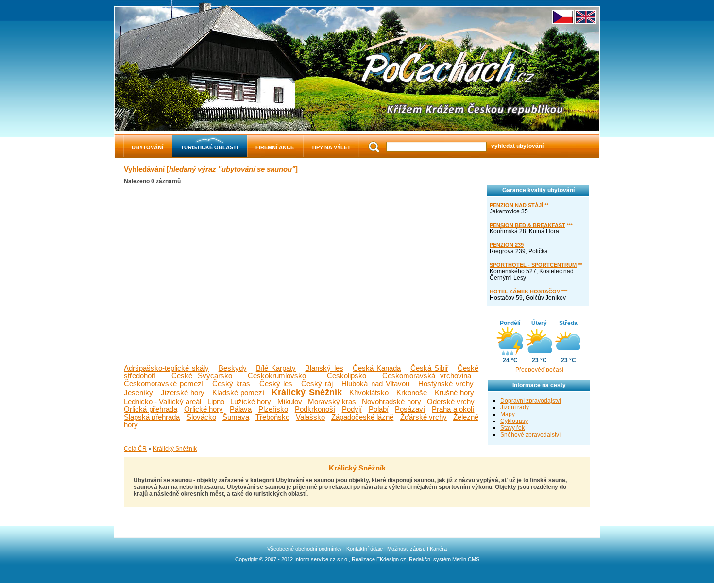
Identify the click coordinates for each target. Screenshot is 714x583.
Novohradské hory (391, 401)
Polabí (379, 409)
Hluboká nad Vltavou (375, 384)
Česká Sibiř (429, 368)
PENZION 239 (507, 245)
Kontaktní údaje (364, 548)
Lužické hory (250, 401)
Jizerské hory (182, 393)
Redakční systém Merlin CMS (444, 559)
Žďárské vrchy (423, 417)
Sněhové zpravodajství (530, 434)
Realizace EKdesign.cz (379, 559)
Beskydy (233, 368)
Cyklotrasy (514, 421)
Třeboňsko (272, 417)
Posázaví (410, 409)
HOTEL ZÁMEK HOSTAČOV (525, 291)
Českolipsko (346, 376)
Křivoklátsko (369, 393)
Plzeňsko (273, 409)
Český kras (231, 384)
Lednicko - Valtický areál (162, 401)
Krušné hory (454, 393)
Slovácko (201, 417)
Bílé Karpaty (276, 368)
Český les (275, 384)
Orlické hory (203, 409)
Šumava (235, 417)
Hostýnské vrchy (446, 384)
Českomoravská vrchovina (427, 376)
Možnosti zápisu (406, 548)
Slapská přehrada (152, 417)
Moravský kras (332, 401)
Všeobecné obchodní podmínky (304, 548)
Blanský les (324, 368)
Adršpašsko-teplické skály (166, 368)
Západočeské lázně (362, 417)
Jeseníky (138, 393)
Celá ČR (135, 448)
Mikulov (289, 401)
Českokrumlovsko (279, 376)
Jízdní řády (514, 407)
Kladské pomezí (238, 393)
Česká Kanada (377, 368)
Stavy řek (512, 427)
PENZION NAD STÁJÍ (516, 205)
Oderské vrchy (451, 401)
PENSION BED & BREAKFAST (527, 225)
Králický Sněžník (306, 392)
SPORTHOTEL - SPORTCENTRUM (533, 265)
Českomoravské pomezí (164, 384)
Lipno (215, 401)
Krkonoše (411, 393)
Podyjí (352, 409)
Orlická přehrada (150, 409)
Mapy (507, 414)
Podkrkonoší (315, 409)
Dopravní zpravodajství (530, 400)
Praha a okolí (453, 409)
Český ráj (317, 384)
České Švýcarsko (201, 376)
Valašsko (310, 417)
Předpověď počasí (539, 369)
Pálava (241, 409)
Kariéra (438, 548)
